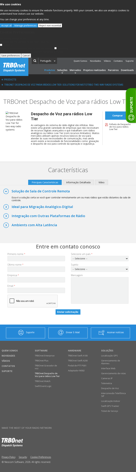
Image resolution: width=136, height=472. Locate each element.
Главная (14, 67)
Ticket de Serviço (109, 410)
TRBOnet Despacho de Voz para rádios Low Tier (47, 375)
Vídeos (107, 60)
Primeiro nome (16, 254)
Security (23, 457)
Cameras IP (107, 378)
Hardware (74, 350)
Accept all (6, 25)
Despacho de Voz (110, 388)
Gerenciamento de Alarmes (110, 362)
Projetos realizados (94, 70)
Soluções (62, 70)
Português (45, 60)
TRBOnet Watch (42, 381)
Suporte (130, 60)
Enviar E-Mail (73, 332)
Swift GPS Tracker (110, 406)
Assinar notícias (115, 332)
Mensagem (77, 275)
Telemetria (106, 383)
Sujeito (74, 264)
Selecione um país (81, 254)
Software (41, 350)
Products (10, 79)
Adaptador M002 (76, 370)
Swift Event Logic (43, 386)
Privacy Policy (8, 457)
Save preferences (10, 55)
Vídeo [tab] (101, 182)
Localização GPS (109, 355)
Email (11, 285)
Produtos (49, 70)
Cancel (26, 55)
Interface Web (108, 368)
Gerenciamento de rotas (113, 373)
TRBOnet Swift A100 (78, 355)
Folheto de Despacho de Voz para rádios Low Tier (120, 127)
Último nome (15, 264)
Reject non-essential (50, 25)
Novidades (95, 60)
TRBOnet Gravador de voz (46, 367)
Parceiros (113, 70)
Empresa (13, 275)
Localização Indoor (110, 401)
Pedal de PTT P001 (77, 365)
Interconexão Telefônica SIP (113, 395)
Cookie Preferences (40, 457)
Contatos (118, 60)
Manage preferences (25, 25)
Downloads (127, 70)
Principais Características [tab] (45, 182)
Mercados (75, 70)
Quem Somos (80, 60)
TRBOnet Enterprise (45, 355)
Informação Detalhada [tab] (78, 182)
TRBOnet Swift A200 (78, 360)
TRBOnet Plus (41, 360)
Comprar (117, 115)
